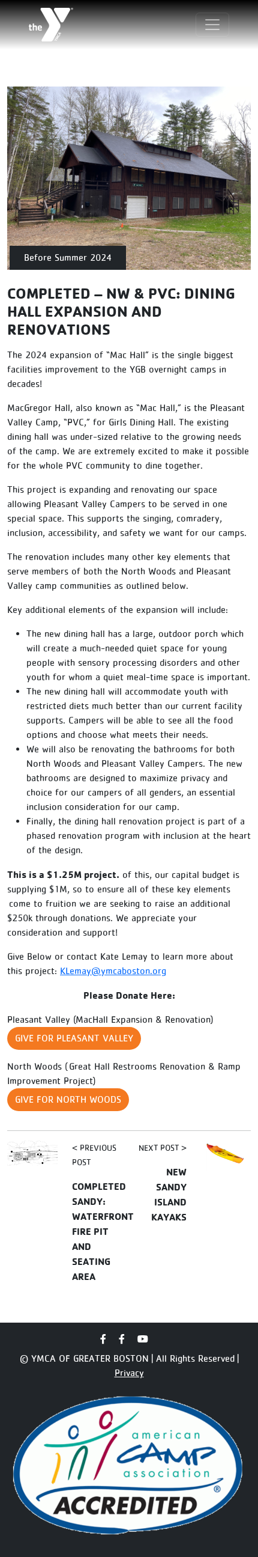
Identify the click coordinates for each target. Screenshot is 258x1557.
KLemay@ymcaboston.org (113, 971)
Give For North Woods (68, 1099)
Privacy (129, 1373)
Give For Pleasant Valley (74, 1038)
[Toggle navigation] (212, 25)
